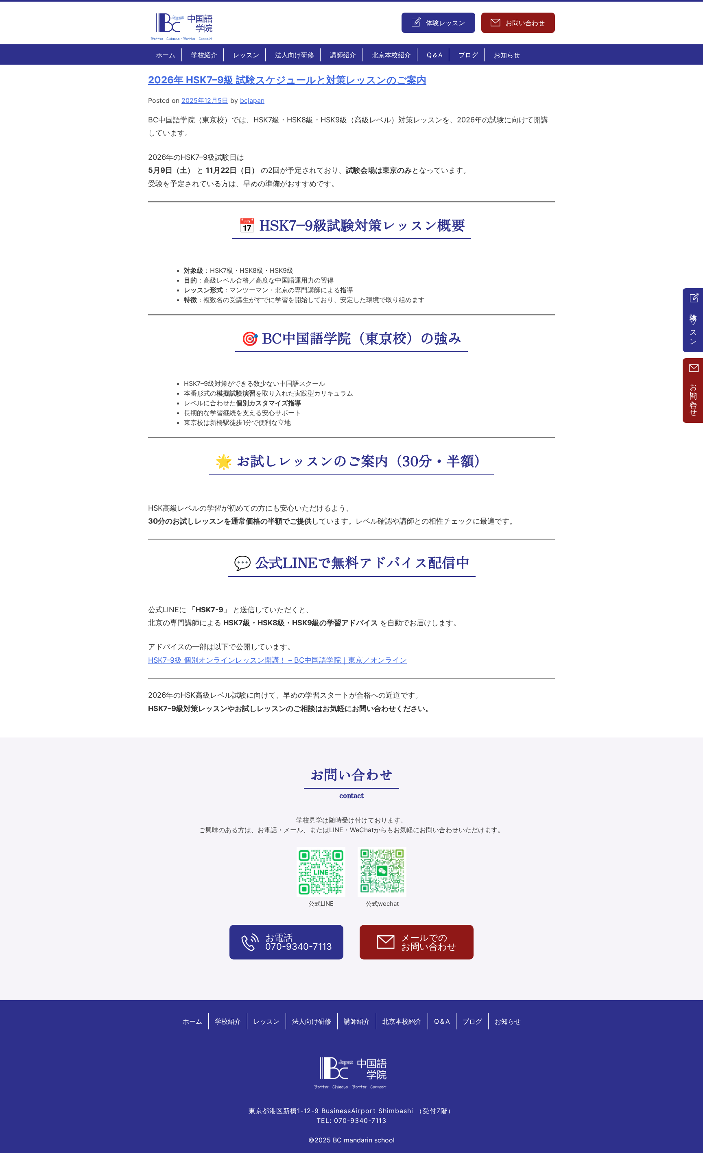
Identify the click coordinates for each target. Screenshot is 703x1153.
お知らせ (507, 55)
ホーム (165, 55)
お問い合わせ (693, 396)
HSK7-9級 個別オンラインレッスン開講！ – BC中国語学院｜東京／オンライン (277, 660)
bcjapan (252, 100)
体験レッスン (693, 325)
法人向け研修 (294, 55)
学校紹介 (204, 55)
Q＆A (435, 55)
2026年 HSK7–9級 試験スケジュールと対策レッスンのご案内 (287, 80)
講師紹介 (343, 55)
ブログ (468, 55)
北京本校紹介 (391, 55)
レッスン (246, 55)
